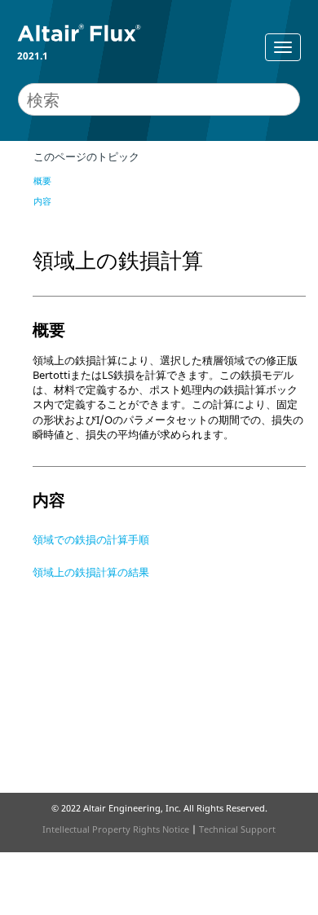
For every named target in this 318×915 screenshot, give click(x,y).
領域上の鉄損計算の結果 (91, 572)
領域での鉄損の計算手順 (91, 539)
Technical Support (237, 829)
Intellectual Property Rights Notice (115, 829)
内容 (42, 201)
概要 (42, 180)
